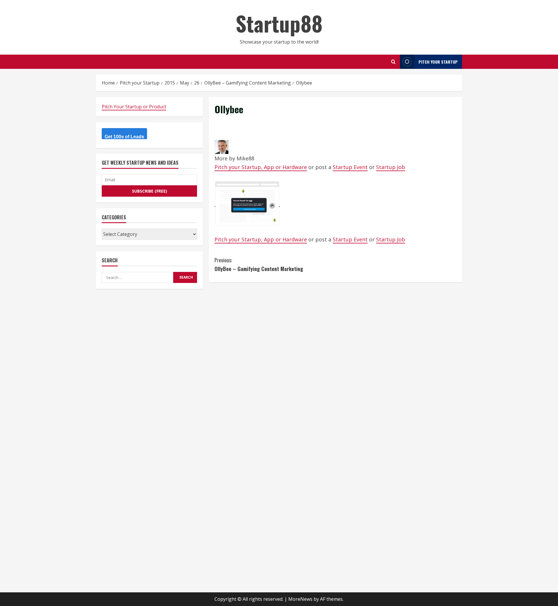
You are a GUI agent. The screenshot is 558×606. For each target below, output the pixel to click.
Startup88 (279, 23)
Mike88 (245, 158)
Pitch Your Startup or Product (134, 106)
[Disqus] (335, 360)
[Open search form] (393, 61)
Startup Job (390, 167)
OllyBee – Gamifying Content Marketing (258, 264)
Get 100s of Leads (124, 136)
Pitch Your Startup (438, 62)
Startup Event (350, 167)
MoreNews (300, 599)
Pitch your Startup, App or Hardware (260, 167)
